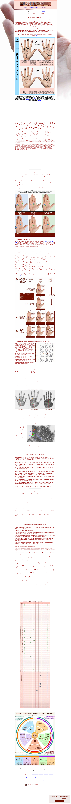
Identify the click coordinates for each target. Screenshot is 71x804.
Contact (37, 785)
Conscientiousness (35, 774)
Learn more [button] (64, 798)
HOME (25, 7)
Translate (43, 11)
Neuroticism (46, 774)
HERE (37, 35)
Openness (51, 774)
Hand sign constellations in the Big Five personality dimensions (35, 777)
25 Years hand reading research (40, 9)
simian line (16, 275)
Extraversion (41, 774)
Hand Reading (41, 780)
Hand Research (35, 780)
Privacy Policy (42, 785)
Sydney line (22, 275)
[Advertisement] (35, 110)
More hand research (43, 7)
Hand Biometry (29, 780)
